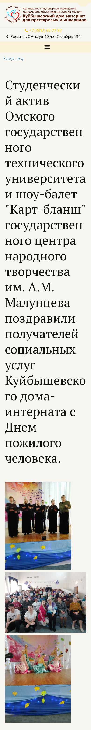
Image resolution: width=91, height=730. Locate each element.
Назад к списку (13, 58)
